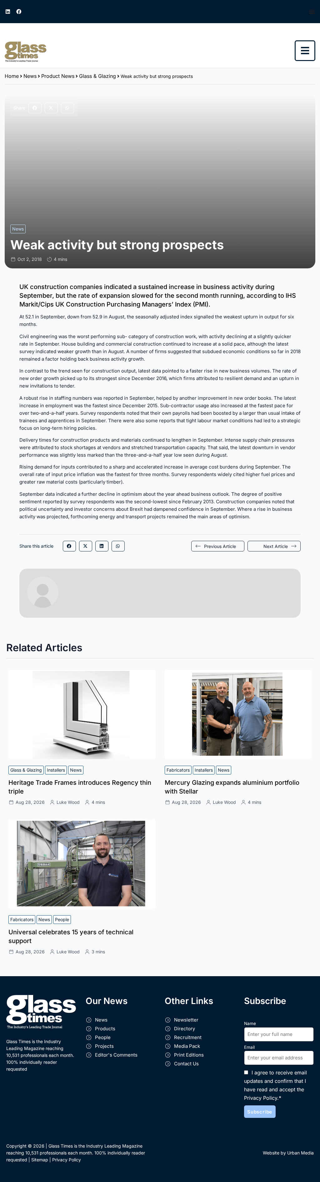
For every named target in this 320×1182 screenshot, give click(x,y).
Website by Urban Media (288, 1152)
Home (12, 76)
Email (249, 1047)
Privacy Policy (66, 1159)
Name (250, 1023)
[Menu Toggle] (312, 11)
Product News (57, 76)
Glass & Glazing (97, 76)
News (30, 76)
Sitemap (39, 1159)
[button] (35, 108)
